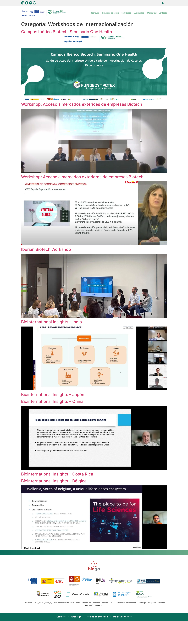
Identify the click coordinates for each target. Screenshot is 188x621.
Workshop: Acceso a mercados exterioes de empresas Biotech (81, 104)
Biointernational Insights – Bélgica (54, 480)
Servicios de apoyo (110, 13)
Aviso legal (76, 617)
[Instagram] (30, 3)
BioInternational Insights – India (51, 321)
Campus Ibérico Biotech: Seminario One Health (66, 31)
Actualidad (139, 13)
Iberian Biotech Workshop (46, 249)
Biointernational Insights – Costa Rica (57, 474)
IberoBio (95, 13)
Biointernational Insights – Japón (52, 394)
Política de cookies (122, 617)
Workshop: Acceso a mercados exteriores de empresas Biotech (82, 176)
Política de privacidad (97, 617)
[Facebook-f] (26, 3)
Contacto (163, 13)
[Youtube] (34, 3)
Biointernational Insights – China (52, 401)
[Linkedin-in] (22, 3)
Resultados (126, 13)
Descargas (152, 13)
